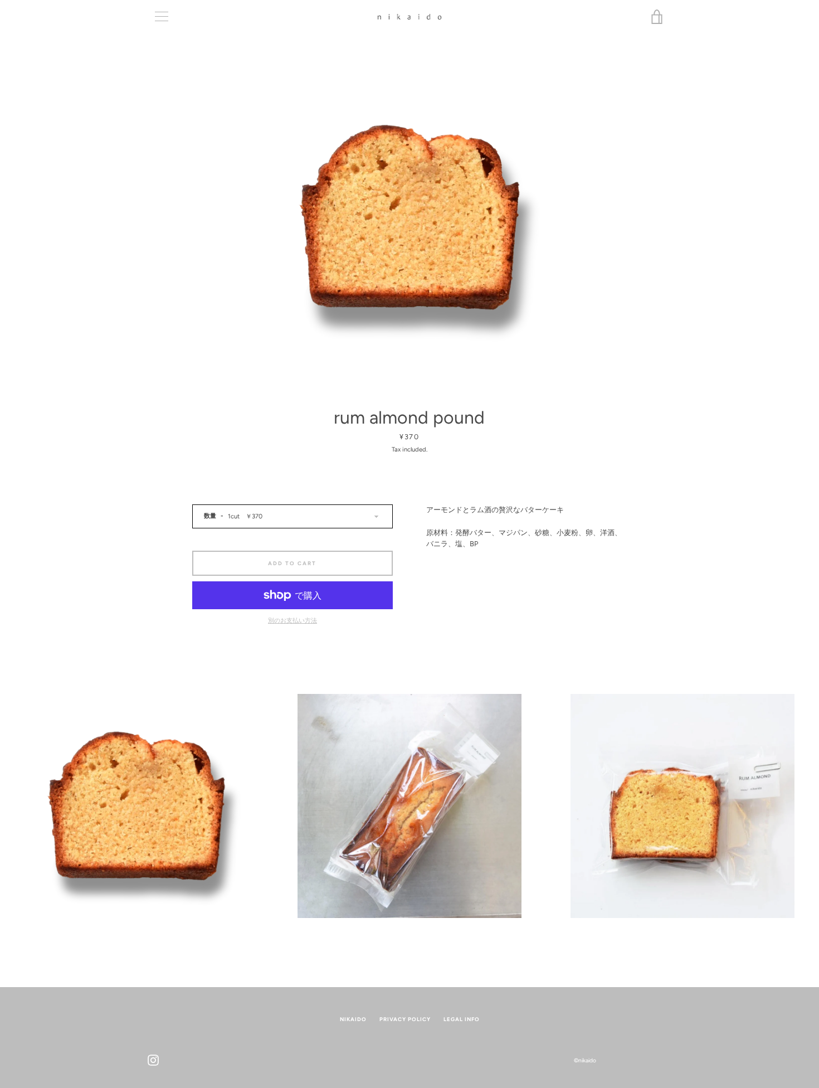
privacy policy (405, 1019)
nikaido (353, 1019)
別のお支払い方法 (292, 620)
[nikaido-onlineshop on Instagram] (153, 1060)
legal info (461, 1019)
